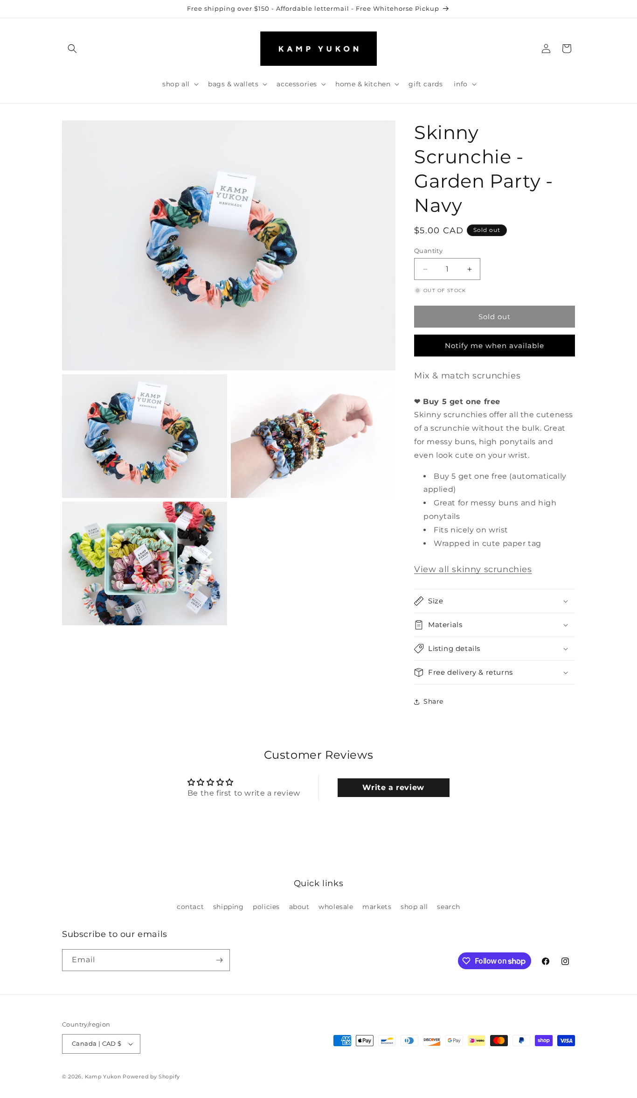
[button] (72, 48)
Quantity (428, 250)
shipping (228, 906)
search (448, 906)
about (299, 906)
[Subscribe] (219, 960)
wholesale (335, 906)
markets (376, 906)
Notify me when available (494, 345)
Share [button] (433, 701)
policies (266, 906)
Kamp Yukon (103, 1076)
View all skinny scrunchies (473, 569)
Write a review (393, 787)
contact (190, 906)
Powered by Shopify (151, 1076)
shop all (414, 906)
